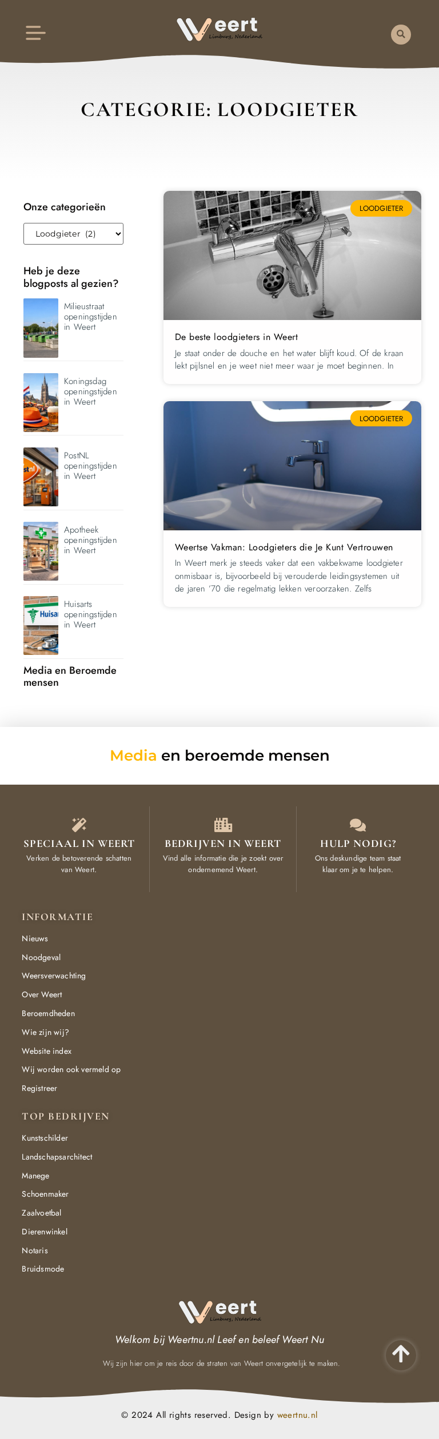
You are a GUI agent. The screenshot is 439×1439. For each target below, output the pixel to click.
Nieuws (35, 938)
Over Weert (42, 994)
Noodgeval (41, 957)
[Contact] (358, 825)
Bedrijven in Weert (223, 843)
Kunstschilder (45, 1138)
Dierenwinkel (44, 1231)
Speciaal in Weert (79, 843)
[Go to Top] (401, 1354)
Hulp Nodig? (358, 843)
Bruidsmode (43, 1268)
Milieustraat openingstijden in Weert (90, 316)
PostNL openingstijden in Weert (90, 465)
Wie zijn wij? (45, 1032)
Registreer (39, 1088)
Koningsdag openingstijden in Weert (90, 391)
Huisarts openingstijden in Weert (90, 614)
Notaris (34, 1250)
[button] (401, 35)
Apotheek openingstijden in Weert (90, 540)
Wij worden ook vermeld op (71, 1069)
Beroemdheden (48, 1013)
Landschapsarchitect (57, 1156)
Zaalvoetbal (41, 1212)
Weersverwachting (54, 975)
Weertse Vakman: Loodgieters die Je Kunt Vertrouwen (284, 547)
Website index (46, 1051)
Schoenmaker (45, 1194)
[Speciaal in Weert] (79, 825)
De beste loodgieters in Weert (236, 336)
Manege (35, 1175)
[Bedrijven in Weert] (223, 825)
